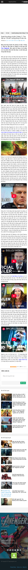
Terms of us (19, 567)
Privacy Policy (13, 567)
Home (2, 33)
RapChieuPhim (12, 2)
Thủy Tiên (22, 40)
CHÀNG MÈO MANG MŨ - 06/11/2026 (9, 543)
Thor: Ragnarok (5, 48)
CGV (16, 521)
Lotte (16, 524)
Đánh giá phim (4, 532)
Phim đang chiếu (4, 521)
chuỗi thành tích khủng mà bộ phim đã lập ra (12, 132)
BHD (16, 529)
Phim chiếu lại (4, 529)
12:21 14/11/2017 (10, 40)
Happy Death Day (22, 359)
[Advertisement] (14, 18)
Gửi (24, 382)
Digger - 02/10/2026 (5, 546)
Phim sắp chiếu (4, 524)
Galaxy (16, 526)
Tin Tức (17, 40)
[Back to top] (25, 566)
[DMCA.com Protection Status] (14, 555)
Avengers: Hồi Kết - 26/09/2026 (7, 540)
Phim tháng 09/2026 (5, 526)
